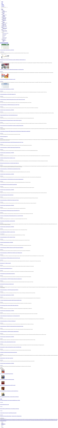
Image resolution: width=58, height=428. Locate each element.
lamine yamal (38, 419)
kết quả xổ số (32, 419)
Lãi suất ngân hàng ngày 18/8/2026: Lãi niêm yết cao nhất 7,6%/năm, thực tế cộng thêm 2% (11, 247)
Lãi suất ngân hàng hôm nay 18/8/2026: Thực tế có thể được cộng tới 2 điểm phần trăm (11, 252)
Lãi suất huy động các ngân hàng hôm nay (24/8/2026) (7, 152)
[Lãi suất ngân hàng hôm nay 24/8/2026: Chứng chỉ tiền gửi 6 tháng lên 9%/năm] (29, 146)
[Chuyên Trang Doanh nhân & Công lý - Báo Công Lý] (29, 206)
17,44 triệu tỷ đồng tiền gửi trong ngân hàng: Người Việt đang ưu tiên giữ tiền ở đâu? (10, 300)
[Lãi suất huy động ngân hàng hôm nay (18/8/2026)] (29, 241)
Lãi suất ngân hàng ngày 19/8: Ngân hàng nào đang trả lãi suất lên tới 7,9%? (10, 210)
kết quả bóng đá (21, 419)
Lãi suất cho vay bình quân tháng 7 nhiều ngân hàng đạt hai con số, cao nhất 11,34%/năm (11, 215)
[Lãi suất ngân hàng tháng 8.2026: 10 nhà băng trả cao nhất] (29, 75)
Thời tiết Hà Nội (41, 419)
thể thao (1, 419)
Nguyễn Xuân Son (54, 419)
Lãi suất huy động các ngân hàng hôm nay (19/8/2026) (7, 226)
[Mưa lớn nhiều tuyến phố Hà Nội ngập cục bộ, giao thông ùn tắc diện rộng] (29, 407)
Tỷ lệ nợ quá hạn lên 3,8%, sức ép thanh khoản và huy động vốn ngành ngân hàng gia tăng (11, 125)
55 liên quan (1, 328)
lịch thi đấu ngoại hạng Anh (53, 420)
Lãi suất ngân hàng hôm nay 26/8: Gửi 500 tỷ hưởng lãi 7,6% (8, 94)
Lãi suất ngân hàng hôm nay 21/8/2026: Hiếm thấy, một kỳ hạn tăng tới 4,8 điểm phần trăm (11, 179)
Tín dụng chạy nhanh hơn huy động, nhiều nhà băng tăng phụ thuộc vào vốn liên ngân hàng (12, 69)
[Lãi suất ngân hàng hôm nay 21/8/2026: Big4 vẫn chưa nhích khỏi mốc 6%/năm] (29, 167)
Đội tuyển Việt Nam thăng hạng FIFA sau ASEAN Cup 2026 (7, 385)
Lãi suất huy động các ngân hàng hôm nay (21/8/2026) (7, 189)
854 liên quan (1, 71)
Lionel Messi (36, 420)
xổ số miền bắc (6, 420)
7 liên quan (1, 410)
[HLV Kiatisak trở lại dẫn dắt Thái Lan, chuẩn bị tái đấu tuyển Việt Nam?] (29, 394)
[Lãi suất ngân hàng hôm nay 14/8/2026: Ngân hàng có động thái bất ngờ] (29, 330)
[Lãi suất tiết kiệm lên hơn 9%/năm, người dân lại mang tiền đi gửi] (29, 183)
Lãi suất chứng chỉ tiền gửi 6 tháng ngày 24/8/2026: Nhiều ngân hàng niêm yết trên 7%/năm (11, 142)
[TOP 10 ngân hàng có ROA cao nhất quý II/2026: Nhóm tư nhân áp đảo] (29, 304)
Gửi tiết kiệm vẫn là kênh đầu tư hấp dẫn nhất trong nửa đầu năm (8, 352)
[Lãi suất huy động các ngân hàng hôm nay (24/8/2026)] (29, 151)
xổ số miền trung (19, 420)
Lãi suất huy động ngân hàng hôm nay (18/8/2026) (6, 242)
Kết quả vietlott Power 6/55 (41, 420)
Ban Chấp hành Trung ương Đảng (11, 420)
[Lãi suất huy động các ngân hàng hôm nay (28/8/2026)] (29, 46)
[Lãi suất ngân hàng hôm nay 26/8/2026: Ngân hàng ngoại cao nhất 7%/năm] (29, 103)
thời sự (15, 420)
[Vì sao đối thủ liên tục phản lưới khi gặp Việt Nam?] (29, 371)
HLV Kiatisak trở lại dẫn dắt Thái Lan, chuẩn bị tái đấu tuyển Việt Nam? (9, 396)
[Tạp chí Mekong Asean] (29, 121)
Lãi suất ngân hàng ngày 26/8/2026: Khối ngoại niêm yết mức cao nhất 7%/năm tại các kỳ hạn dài (12, 99)
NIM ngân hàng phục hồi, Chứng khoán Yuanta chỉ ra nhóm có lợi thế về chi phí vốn (10, 120)
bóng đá (38, 420)
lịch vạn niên (31, 420)
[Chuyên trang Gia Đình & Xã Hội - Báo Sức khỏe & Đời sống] (29, 132)
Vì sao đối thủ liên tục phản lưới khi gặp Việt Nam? (6, 373)
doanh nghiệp (30, 419)
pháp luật (49, 420)
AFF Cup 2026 (47, 419)
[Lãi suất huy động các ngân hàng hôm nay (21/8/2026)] (29, 188)
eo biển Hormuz (35, 419)
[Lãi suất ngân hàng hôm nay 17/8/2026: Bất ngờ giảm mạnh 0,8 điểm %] (29, 288)
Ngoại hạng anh (47, 420)
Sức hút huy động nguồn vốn (4, 136)
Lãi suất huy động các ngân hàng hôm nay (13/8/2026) (7, 363)
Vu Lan (24, 420)
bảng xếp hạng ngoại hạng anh (7, 419)
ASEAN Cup (24, 419)
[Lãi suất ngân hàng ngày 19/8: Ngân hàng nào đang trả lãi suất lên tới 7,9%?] (29, 209)
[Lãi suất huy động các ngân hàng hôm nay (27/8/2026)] (29, 85)
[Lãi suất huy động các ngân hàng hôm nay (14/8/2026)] (29, 335)
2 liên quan (1, 406)
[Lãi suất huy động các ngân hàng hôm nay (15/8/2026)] (29, 309)
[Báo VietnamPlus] (29, 211)
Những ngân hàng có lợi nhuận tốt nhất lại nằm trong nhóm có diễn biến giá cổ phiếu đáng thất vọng (13, 59)
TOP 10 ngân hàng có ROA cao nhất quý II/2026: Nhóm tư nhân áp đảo (9, 305)
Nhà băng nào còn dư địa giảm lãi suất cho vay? (6, 268)
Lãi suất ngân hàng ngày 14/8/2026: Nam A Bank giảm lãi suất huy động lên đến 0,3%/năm (11, 326)
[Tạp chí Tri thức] (29, 185)
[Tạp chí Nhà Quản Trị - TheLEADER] (29, 95)
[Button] (7, 7)
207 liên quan (1, 402)
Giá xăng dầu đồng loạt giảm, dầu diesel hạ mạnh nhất (7, 379)
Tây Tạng (3, 419)
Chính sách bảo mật (3, 424)
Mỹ (1, 420)
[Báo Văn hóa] (29, 80)
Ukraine (27, 420)
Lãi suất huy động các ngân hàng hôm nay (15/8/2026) (7, 310)
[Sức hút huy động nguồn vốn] (29, 135)
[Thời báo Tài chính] (29, 126)
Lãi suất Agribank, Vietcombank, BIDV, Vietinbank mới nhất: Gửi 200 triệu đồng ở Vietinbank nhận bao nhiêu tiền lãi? (15, 131)
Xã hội (4, 420)
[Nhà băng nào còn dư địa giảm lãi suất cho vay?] (29, 267)
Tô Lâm (26, 420)
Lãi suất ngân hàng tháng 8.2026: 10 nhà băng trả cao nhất (7, 79)
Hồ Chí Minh (51, 419)
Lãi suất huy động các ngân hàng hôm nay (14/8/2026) (7, 336)
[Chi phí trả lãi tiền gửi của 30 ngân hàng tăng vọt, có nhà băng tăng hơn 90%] (29, 314)
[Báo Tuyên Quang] (29, 137)
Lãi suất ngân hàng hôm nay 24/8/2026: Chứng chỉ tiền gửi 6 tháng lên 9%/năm (10, 147)
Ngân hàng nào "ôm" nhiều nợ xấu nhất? (5, 263)
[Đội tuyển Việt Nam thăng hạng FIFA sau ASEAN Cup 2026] (29, 382)
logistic (16, 420)
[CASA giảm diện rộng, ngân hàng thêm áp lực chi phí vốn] (29, 272)
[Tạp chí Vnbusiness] (29, 353)
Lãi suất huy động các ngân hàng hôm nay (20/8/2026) (7, 205)
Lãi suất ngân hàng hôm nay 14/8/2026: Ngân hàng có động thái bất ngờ (9, 331)
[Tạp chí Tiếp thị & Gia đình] (29, 301)
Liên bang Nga (22, 420)
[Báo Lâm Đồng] (29, 100)
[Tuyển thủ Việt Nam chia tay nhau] (29, 403)
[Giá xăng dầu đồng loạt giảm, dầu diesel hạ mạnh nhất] (29, 377)
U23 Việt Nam (12, 419)
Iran (10, 419)
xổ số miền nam (27, 419)
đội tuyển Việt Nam (15, 419)
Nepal (2, 420)
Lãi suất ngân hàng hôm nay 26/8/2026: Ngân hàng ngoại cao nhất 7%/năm (9, 104)
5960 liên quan (1, 81)
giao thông (19, 419)
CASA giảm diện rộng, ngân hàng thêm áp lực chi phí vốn (7, 273)
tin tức (44, 420)
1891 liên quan (1, 138)
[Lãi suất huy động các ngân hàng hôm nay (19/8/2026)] (29, 225)
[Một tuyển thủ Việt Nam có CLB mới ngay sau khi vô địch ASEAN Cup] (29, 388)
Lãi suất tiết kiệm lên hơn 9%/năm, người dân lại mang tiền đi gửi (8, 184)
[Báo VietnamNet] (29, 148)
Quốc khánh (33, 420)
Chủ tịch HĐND (44, 419)
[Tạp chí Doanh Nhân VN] (29, 70)
